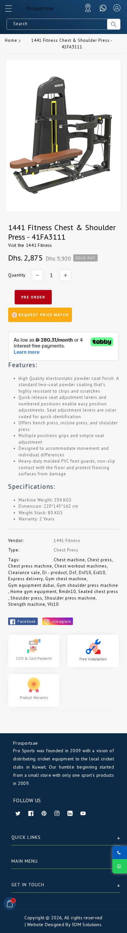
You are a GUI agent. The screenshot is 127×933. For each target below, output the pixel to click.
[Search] (113, 24)
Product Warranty (34, 697)
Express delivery (25, 579)
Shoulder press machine (70, 598)
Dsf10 (85, 572)
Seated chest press (98, 591)
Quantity (17, 275)
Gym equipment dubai (31, 585)
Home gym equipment (33, 591)
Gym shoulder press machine (87, 585)
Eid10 (99, 572)
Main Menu (24, 861)
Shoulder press (26, 598)
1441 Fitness (39, 245)
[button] (11, 10)
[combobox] (57, 24)
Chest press (99, 560)
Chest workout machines (80, 566)
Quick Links (26, 837)
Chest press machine (30, 566)
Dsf (73, 572)
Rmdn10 (67, 591)
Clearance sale (24, 572)
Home (11, 40)
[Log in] (117, 8)
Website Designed (45, 924)
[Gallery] (63, 135)
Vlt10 (53, 604)
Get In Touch (27, 885)
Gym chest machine (66, 579)
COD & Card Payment (34, 658)
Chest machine (69, 560)
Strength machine (26, 604)
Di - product (54, 572)
